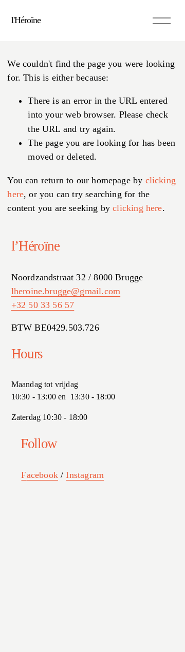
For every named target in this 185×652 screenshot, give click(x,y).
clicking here (137, 208)
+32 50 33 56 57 (43, 305)
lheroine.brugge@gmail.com (66, 291)
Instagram (85, 475)
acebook (42, 475)
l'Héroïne (26, 20)
